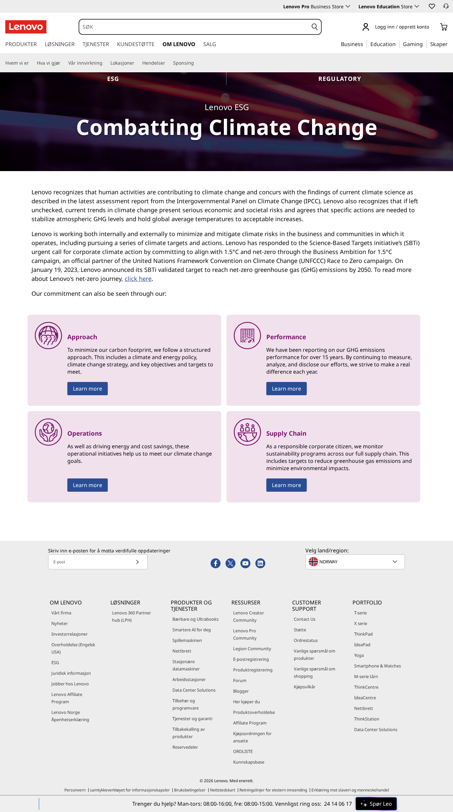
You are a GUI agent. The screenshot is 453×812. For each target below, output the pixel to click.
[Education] (398, 44)
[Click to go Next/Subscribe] (137, 562)
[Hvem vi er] (31, 63)
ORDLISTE (243, 751)
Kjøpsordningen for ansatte (252, 737)
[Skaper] (450, 44)
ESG (113, 79)
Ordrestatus (306, 640)
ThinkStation (366, 719)
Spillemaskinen (187, 640)
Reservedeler (185, 747)
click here (138, 278)
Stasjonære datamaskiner (186, 665)
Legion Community (252, 649)
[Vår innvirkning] (105, 63)
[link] (446, 8)
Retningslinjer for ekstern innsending (273, 790)
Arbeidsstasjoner (189, 679)
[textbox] (355, 562)
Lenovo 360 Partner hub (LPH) (131, 616)
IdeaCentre (365, 698)
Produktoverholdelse (254, 712)
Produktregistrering (253, 670)
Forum (239, 680)
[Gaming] (425, 44)
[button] (431, 6)
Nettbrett (181, 651)
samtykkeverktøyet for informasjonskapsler (130, 790)
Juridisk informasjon (71, 673)
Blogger (241, 691)
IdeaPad (362, 645)
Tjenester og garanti (192, 718)
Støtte (300, 630)
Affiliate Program (250, 723)
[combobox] (193, 27)
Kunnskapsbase (248, 762)
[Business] (365, 44)
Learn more (87, 388)
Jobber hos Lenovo (70, 684)
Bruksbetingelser (190, 790)
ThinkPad (363, 634)
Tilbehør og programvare (185, 704)
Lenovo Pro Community (245, 634)
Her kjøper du (246, 702)
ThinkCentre (366, 687)
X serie (360, 623)
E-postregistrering (251, 659)
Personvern (75, 790)
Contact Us (304, 619)
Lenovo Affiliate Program (66, 698)
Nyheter (59, 623)
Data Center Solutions (194, 690)
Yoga (359, 655)
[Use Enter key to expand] (433, 27)
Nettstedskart (222, 790)
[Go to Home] (25, 26)
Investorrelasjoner (69, 634)
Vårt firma (61, 613)
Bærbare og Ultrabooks (195, 619)
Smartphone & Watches (377, 666)
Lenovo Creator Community (248, 616)
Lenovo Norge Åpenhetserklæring (70, 715)
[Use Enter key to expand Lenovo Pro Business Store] (348, 6)
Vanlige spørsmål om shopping (314, 672)
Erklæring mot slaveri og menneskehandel (350, 790)
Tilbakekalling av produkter (188, 732)
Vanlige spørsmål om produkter (314, 654)
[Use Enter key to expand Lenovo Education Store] (417, 6)
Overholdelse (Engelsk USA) (73, 648)
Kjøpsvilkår (304, 687)
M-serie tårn (366, 676)
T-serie (360, 613)
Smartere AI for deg (191, 630)
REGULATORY (339, 79)
